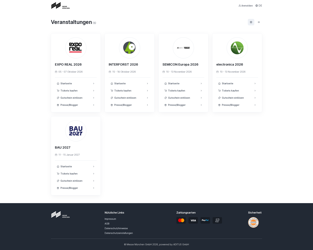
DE (260, 5)
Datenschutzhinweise (116, 228)
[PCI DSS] (253, 222)
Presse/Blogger (69, 105)
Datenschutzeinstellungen (119, 233)
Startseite (66, 83)
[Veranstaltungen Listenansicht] (259, 22)
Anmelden (247, 5)
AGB (107, 223)
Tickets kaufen (68, 90)
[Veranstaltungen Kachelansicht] (251, 22)
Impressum (110, 218)
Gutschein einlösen (71, 97)
